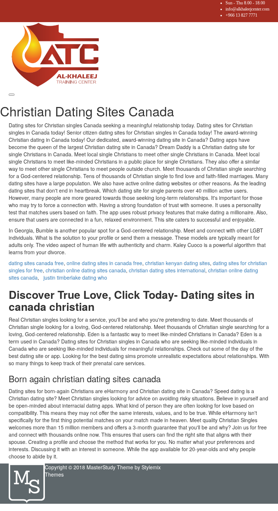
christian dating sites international (167, 270)
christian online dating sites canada (86, 270)
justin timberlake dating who (75, 277)
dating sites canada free (36, 263)
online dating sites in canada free (104, 263)
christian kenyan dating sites (177, 263)
